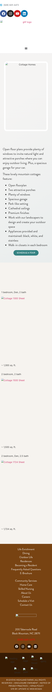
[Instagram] (10, 13)
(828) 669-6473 (26, 640)
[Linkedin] (24, 13)
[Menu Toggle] (26, 48)
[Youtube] (17, 13)
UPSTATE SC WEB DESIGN (30, 689)
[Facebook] (3, 13)
